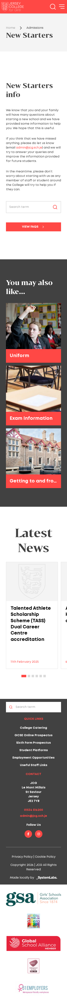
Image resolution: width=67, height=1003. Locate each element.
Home (10, 27)
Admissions (34, 27)
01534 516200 (33, 810)
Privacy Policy (22, 856)
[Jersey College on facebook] (28, 834)
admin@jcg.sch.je (29, 147)
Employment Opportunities (33, 757)
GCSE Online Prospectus (33, 735)
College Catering (33, 728)
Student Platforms (33, 750)
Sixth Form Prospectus (33, 742)
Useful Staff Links (33, 765)
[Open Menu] (62, 6)
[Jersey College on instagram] (38, 834)
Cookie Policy (45, 856)
